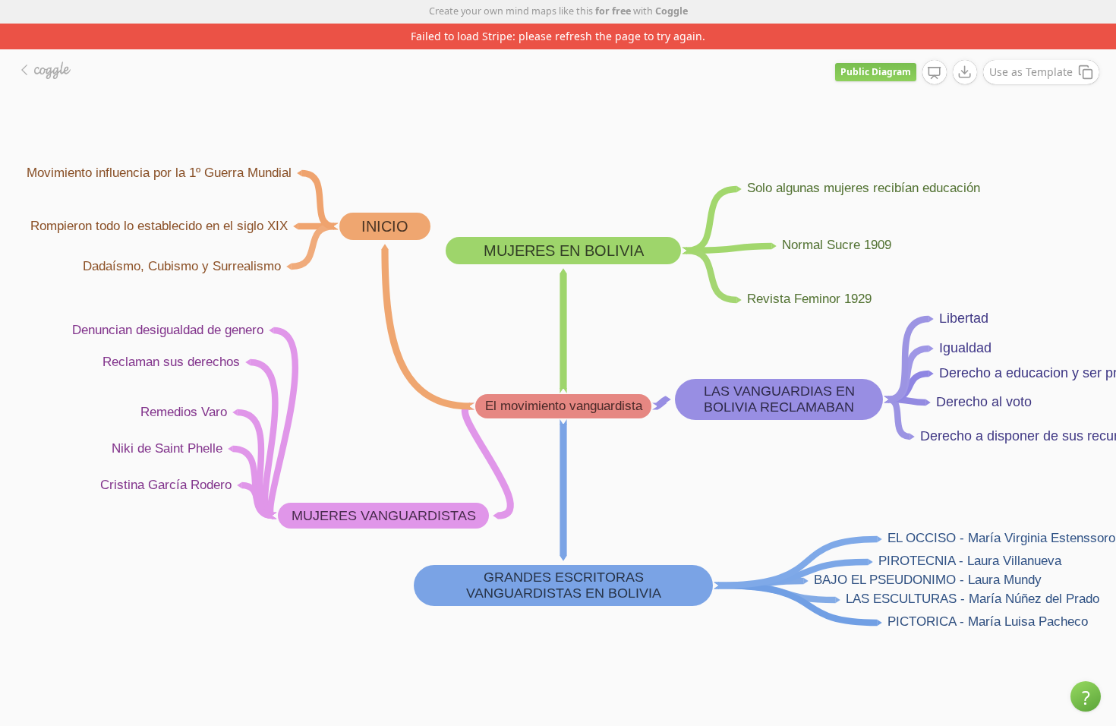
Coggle (671, 11)
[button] (1085, 696)
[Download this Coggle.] (965, 72)
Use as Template (1031, 72)
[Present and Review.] (934, 73)
